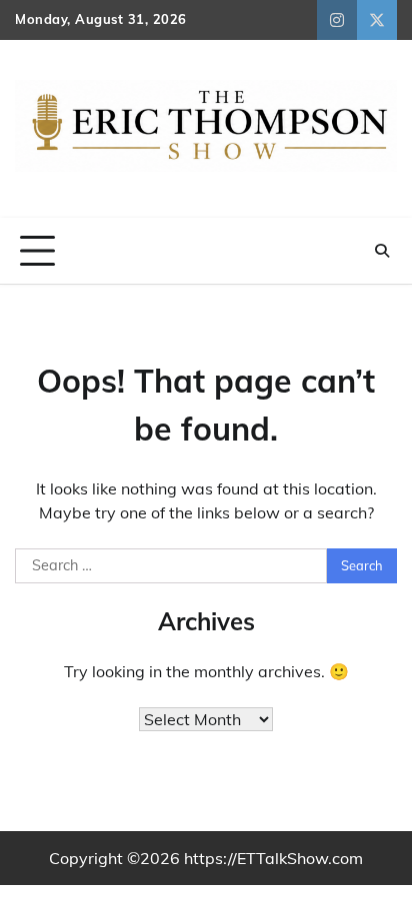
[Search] (382, 251)
